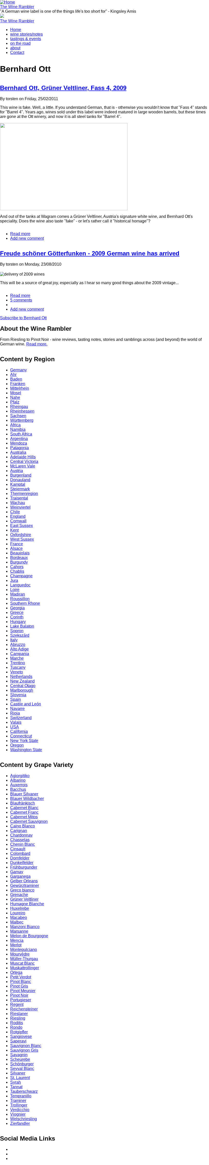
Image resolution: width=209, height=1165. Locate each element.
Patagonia (19, 448)
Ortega (16, 972)
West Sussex (22, 539)
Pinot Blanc (20, 981)
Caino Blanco (22, 826)
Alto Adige (19, 649)
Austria (16, 470)
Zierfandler (20, 1123)
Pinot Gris (19, 986)
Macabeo (18, 917)
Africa (15, 425)
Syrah (15, 1082)
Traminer (18, 1100)
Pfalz (14, 402)
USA (14, 727)
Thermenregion (24, 493)
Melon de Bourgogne (29, 936)
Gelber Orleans (24, 881)
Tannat (16, 1087)
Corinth (16, 617)
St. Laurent (20, 1078)
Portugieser (20, 1000)
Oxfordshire (20, 535)
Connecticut (21, 736)
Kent (14, 530)
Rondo (16, 1027)
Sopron (16, 631)
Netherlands (21, 676)
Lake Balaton (22, 626)
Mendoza (18, 443)
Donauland (20, 480)
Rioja (15, 713)
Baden (16, 379)
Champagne (21, 576)
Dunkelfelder (21, 862)
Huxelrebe (19, 908)
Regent (16, 1004)
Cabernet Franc (24, 812)
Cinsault (17, 849)
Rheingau (19, 406)
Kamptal (17, 484)
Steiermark (20, 489)
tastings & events (25, 39)
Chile (15, 512)
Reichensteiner (24, 1009)
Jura (14, 580)
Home (15, 29)
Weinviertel (20, 507)
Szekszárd (19, 635)
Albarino (17, 780)
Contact (17, 52)
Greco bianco (22, 890)
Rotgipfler (19, 1032)
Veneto (16, 672)
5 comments (21, 300)
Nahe (15, 397)
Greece (16, 612)
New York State (24, 740)
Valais (15, 722)
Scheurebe (20, 1059)
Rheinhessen (22, 411)
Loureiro (17, 913)
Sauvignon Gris (24, 1050)
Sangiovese (21, 1036)
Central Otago (22, 686)
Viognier (17, 1114)
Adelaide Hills (23, 457)
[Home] (7, 2)
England (17, 516)
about (15, 48)
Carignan (18, 830)
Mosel (15, 393)
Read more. (36, 344)
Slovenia (18, 695)
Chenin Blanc (22, 844)
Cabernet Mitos (24, 817)
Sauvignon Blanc (25, 1045)
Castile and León (25, 704)
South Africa (21, 434)
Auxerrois (19, 785)
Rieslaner (19, 1013)
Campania (19, 654)
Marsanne (19, 931)
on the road (20, 43)
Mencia (16, 940)
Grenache (19, 894)
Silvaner (17, 1073)
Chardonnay (21, 835)
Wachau (17, 503)
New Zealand (22, 681)
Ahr (13, 374)
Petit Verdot (20, 977)
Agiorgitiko (20, 776)
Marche (17, 658)
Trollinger (18, 1105)
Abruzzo (17, 644)
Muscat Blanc (22, 963)
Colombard (20, 853)
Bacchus (18, 789)
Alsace (16, 548)
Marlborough (21, 690)
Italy (14, 640)
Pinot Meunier (22, 991)
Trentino (17, 663)
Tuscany (17, 667)
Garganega (20, 876)
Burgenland (20, 475)
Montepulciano (23, 949)
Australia (18, 452)
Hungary (18, 621)
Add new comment (27, 238)
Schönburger (22, 1064)
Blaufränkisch (22, 803)
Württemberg (21, 420)
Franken (17, 384)
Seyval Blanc (22, 1068)
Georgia (17, 608)
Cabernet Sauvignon (29, 821)
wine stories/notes (26, 34)
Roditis (16, 1023)
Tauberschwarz (24, 1091)
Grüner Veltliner (24, 899)
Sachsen (18, 416)
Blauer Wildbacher (27, 798)
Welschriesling (23, 1119)
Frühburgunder (23, 867)
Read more (20, 234)
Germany (18, 370)
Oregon (17, 745)
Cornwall (18, 521)
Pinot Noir (19, 995)
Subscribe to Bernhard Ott (23, 318)
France (16, 544)
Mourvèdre (20, 954)
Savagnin (19, 1055)
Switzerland (21, 718)
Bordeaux (19, 557)
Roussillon (20, 599)
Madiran (17, 594)
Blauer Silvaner (24, 794)
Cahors (16, 567)
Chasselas (20, 840)
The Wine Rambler (17, 7)
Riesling (17, 1018)
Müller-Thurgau (24, 959)
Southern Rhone (25, 603)
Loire (14, 589)
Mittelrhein (19, 388)
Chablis (17, 571)
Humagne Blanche (27, 904)
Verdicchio (19, 1110)
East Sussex (21, 525)
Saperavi (18, 1041)
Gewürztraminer (24, 885)
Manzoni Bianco (25, 927)
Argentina (19, 438)
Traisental (19, 498)
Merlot (15, 945)
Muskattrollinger (24, 968)
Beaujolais (20, 553)
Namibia (17, 429)
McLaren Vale (22, 466)
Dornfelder (19, 858)
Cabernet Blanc (24, 808)
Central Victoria (24, 461)
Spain (15, 699)
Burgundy (19, 562)
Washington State (26, 750)
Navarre (17, 708)
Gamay (16, 872)
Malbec (16, 922)
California (19, 731)
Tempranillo (20, 1096)
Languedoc (20, 585)
